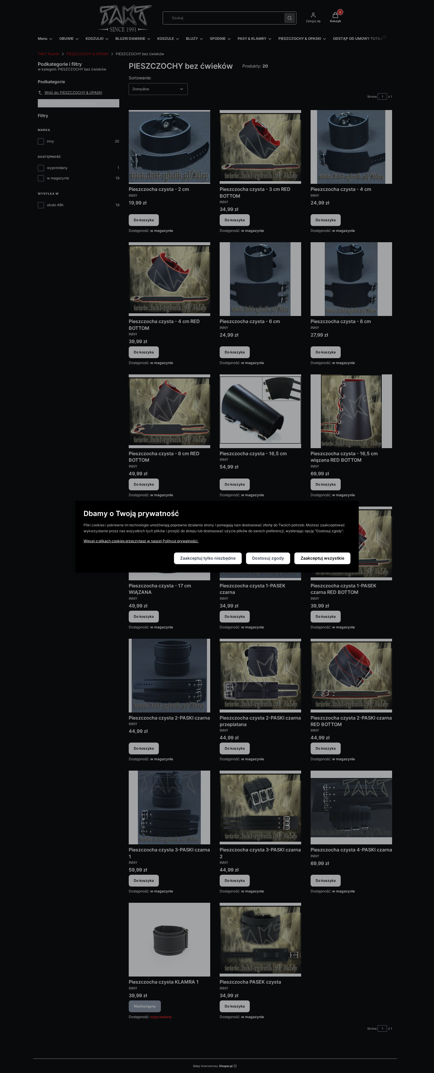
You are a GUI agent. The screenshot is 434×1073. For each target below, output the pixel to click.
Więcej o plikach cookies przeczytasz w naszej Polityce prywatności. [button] (141, 541)
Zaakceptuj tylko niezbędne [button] (208, 558)
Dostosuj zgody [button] (268, 558)
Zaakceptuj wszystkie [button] (322, 558)
